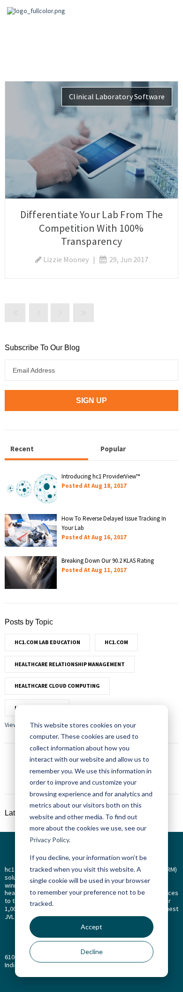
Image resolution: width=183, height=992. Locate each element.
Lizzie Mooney (66, 259)
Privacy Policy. (50, 840)
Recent (22, 448)
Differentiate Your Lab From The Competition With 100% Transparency (91, 228)
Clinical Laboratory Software (117, 96)
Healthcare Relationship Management (70, 664)
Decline (92, 951)
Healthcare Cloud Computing (57, 685)
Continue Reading (91, 140)
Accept (91, 927)
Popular (113, 448)
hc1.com (116, 642)
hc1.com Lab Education (47, 642)
